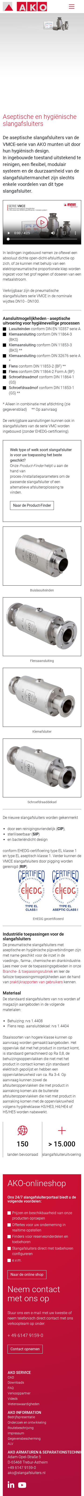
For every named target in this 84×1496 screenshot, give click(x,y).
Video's (13, 1399)
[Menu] (72, 6)
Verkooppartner (19, 1393)
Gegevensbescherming (24, 1438)
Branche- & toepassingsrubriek (28, 971)
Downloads (16, 1382)
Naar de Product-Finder (32, 505)
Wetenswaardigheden (23, 1404)
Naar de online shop (26, 1274)
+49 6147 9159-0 (22, 1467)
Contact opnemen (25, 1349)
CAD (11, 1377)
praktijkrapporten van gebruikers (36, 982)
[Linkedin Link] (11, 1485)
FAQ (11, 1388)
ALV (10, 1444)
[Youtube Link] (22, 1485)
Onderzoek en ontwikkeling (27, 1422)
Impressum (16, 1433)
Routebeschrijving (21, 1428)
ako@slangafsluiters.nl (27, 1473)
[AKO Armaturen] (28, 6)
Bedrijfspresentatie (21, 1417)
